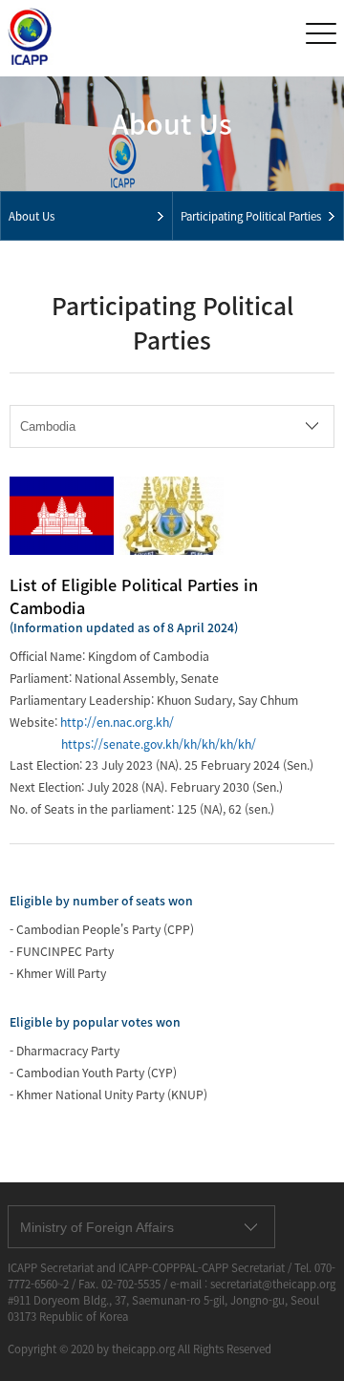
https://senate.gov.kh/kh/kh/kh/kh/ (158, 744)
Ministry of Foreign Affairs (97, 1227)
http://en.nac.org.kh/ (117, 722)
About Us (31, 216)
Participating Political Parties (251, 216)
